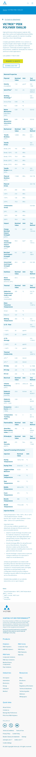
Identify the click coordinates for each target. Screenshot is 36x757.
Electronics (6, 683)
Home (5, 10)
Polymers (6, 644)
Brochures (22, 680)
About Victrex (7, 707)
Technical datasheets (25, 688)
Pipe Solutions (7, 667)
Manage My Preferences (10, 713)
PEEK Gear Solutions (9, 660)
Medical (5, 691)
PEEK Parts (6, 654)
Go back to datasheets (12, 19)
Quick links (7, 702)
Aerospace (6, 678)
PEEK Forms (22, 644)
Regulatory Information (26, 686)
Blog (20, 678)
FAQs (21, 683)
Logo (7, 608)
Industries (7, 673)
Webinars (22, 694)
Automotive (6, 680)
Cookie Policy (16, 733)
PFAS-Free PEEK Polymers (10, 715)
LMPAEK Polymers (8, 649)
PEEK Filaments (22, 652)
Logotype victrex (5, 3)
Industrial (6, 688)
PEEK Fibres (21, 649)
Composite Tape (23, 647)
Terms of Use (20, 730)
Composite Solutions (9, 657)
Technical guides (24, 691)
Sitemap (24, 737)
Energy (5, 686)
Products (6, 639)
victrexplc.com (7, 740)
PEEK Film (20, 655)
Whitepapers (23, 696)
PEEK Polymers (7, 647)
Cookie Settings (7, 743)
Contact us (6, 710)
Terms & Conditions (8, 730)
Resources (23, 673)
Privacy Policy (6, 733)
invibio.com (17, 740)
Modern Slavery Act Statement (11, 737)
